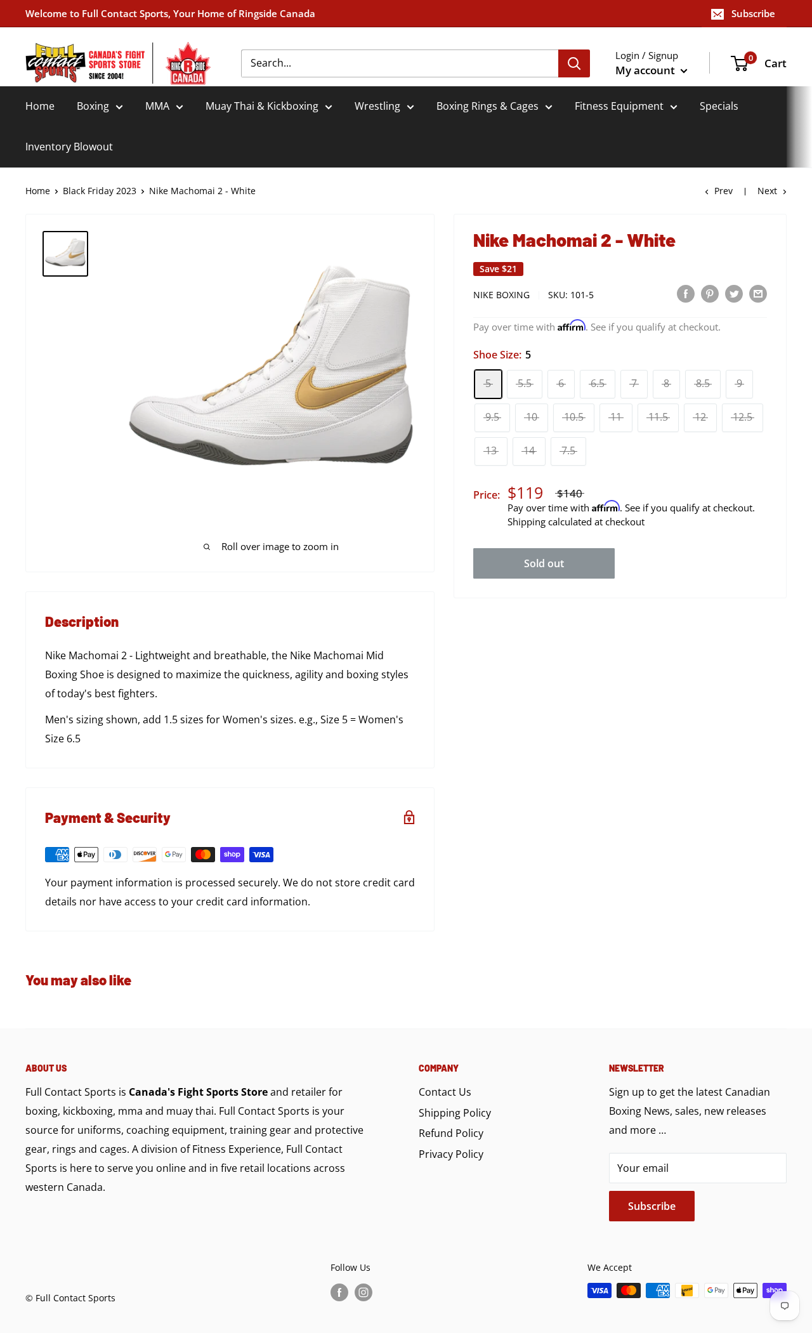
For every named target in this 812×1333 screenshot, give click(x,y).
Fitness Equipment (619, 106)
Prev (723, 191)
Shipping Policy (455, 1113)
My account (646, 70)
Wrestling (377, 106)
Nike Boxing (501, 295)
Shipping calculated (550, 521)
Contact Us (445, 1092)
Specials (719, 106)
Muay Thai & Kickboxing (262, 106)
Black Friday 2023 (99, 191)
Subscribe (753, 13)
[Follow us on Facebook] (339, 1292)
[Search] (574, 63)
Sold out (544, 563)
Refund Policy (451, 1133)
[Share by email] (758, 293)
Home (40, 106)
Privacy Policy (451, 1154)
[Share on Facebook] (686, 293)
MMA (157, 106)
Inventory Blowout (69, 147)
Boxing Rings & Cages (487, 106)
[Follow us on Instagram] (363, 1292)
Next (767, 191)
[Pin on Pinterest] (710, 293)
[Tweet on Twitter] (734, 293)
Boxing (93, 106)
